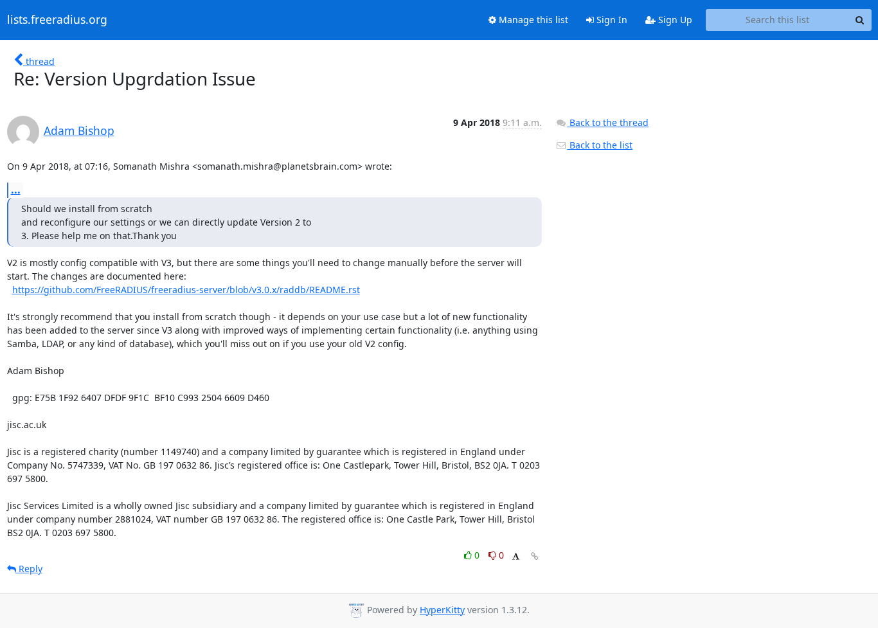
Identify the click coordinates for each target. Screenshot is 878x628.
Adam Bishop (79, 130)
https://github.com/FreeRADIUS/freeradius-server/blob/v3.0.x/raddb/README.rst (186, 289)
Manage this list (532, 19)
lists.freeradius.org (57, 20)
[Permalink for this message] (535, 556)
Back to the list (599, 145)
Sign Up (674, 19)
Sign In (610, 19)
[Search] (860, 20)
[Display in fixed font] (515, 557)
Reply (29, 568)
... (16, 190)
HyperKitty (442, 610)
